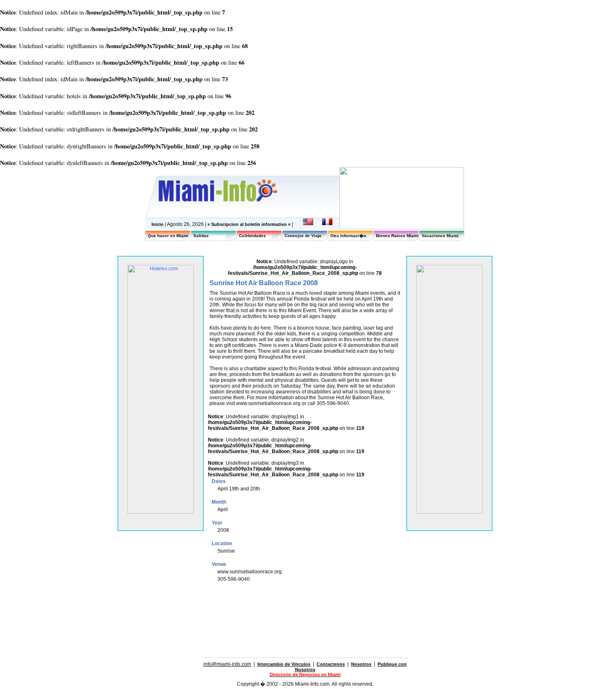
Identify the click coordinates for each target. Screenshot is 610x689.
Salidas (201, 235)
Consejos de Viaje (303, 235)
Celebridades (252, 235)
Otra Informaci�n (348, 235)
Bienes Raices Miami (397, 235)
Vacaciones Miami (440, 235)
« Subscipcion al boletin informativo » (249, 224)
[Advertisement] (305, 606)
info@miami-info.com (227, 664)
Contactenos (331, 664)
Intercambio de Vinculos (283, 664)
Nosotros (361, 664)
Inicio (157, 224)
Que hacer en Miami (168, 235)
